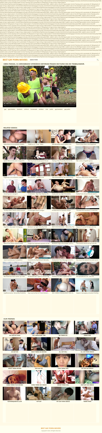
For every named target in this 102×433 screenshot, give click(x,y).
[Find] (97, 59)
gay (5, 109)
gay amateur (11, 109)
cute (46, 109)
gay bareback (59, 109)
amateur (41, 109)
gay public (67, 109)
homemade (34, 109)
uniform (26, 109)
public (51, 109)
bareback (19, 109)
